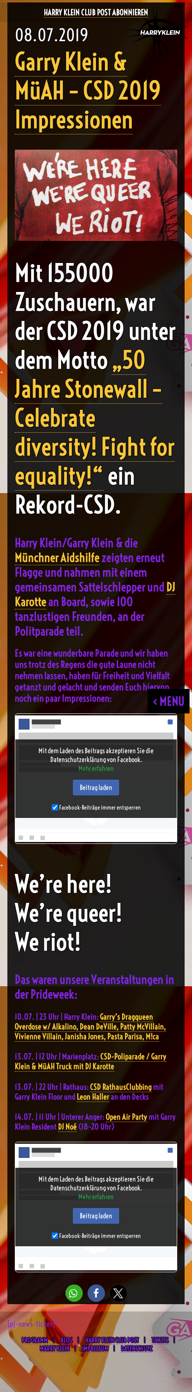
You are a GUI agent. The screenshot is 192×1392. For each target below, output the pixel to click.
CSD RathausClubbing (121, 1087)
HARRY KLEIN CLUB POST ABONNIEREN (96, 12)
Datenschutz (136, 1348)
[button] (74, 1293)
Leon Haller (93, 1097)
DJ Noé (67, 1126)
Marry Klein (54, 1348)
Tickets (160, 1340)
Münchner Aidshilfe (57, 557)
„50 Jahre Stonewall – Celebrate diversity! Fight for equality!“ (95, 417)
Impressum (95, 1348)
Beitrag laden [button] (96, 787)
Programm (35, 1340)
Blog (66, 1340)
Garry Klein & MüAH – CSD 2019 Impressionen (88, 90)
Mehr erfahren (96, 768)
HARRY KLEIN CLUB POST (112, 1340)
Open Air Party (126, 1117)
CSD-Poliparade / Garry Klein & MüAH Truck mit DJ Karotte (90, 1061)
